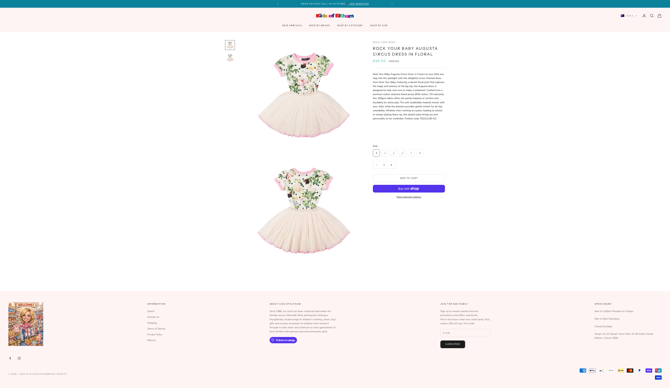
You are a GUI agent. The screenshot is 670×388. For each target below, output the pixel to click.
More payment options (409, 197)
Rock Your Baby (384, 42)
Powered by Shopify (53, 374)
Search (151, 311)
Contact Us (153, 317)
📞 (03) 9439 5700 (357, 3)
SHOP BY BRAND (319, 25)
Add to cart (409, 178)
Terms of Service (156, 328)
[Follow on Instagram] (19, 358)
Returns (151, 340)
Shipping (152, 323)
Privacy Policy (154, 334)
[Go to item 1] (230, 45)
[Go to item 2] (230, 58)
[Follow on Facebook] (10, 358)
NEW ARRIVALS (292, 25)
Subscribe (452, 344)
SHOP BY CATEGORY (350, 25)
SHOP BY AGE (379, 25)
